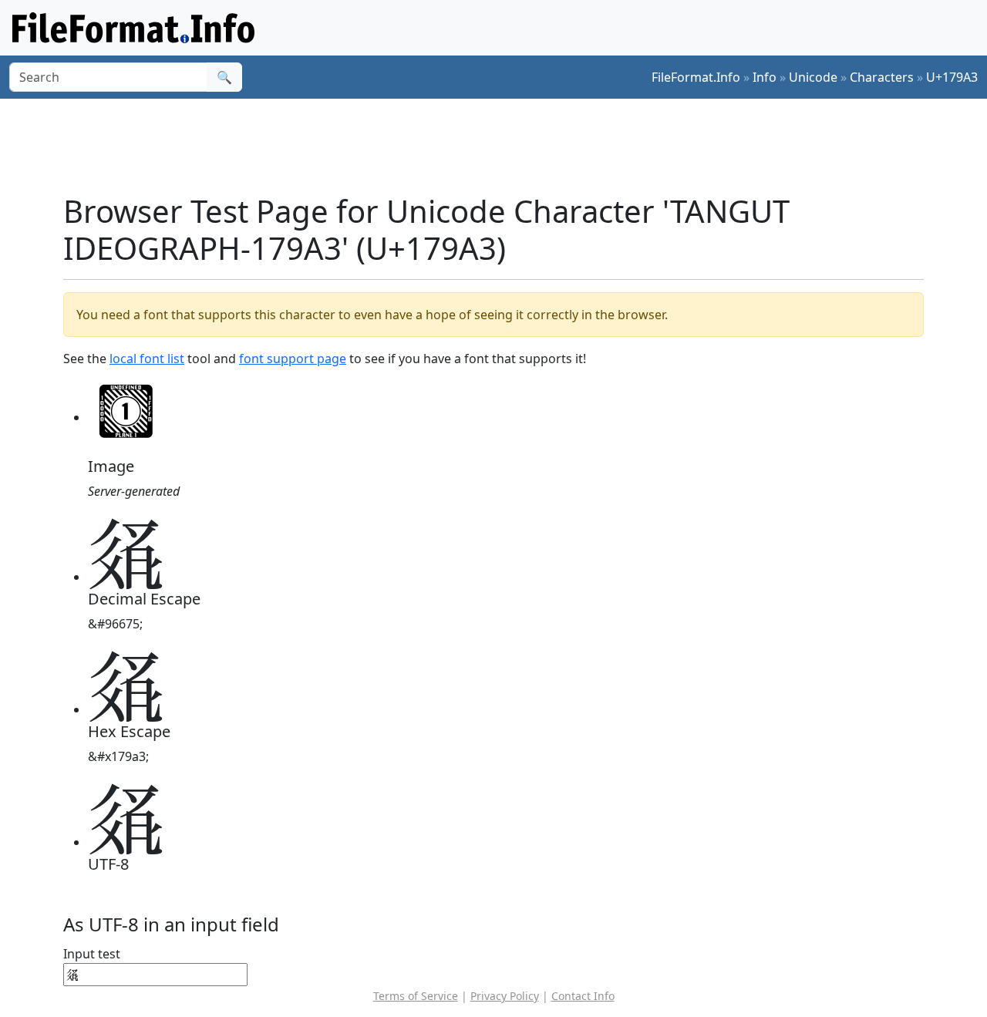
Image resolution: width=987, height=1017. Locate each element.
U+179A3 (952, 77)
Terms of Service (415, 995)
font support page (292, 358)
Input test (91, 953)
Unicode (813, 77)
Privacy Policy (504, 995)
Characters (882, 77)
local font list (146, 358)
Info (764, 77)
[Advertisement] (502, 145)
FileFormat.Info (696, 77)
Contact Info (583, 995)
